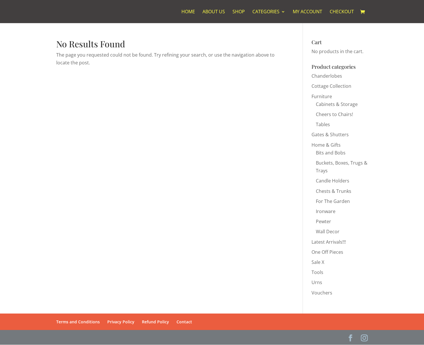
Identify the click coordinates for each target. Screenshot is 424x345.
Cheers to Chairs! (334, 114)
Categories (265, 12)
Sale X (318, 262)
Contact (184, 322)
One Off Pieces (327, 252)
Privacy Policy (120, 322)
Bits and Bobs (331, 153)
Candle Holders (332, 181)
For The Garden (333, 201)
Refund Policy (155, 322)
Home (188, 12)
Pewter (323, 221)
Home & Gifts (326, 145)
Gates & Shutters (330, 134)
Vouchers (322, 293)
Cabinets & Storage (337, 104)
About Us (213, 12)
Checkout (342, 12)
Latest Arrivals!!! (329, 242)
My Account (307, 12)
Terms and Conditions (78, 322)
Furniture (322, 96)
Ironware (325, 211)
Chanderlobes (327, 76)
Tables (323, 124)
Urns (317, 282)
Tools (317, 272)
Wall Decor (327, 231)
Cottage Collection (331, 86)
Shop (238, 12)
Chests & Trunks (333, 191)
